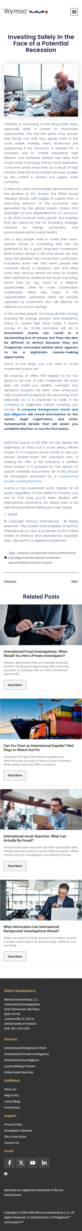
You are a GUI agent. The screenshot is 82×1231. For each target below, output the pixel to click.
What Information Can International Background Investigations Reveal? (31, 929)
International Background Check (25, 1048)
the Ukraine (40, 194)
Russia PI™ (17, 1222)
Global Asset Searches (18, 1072)
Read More (15, 685)
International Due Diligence (21, 1060)
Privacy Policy (13, 1124)
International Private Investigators (26, 1054)
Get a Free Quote (15, 1136)
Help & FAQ (11, 1095)
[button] (74, 12)
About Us (10, 1089)
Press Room (12, 1107)
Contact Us (11, 1142)
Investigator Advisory (18, 1130)
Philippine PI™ (62, 1217)
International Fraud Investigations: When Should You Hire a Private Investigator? (35, 653)
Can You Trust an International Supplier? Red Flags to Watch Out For (39, 748)
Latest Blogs (12, 1101)
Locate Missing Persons (19, 1066)
